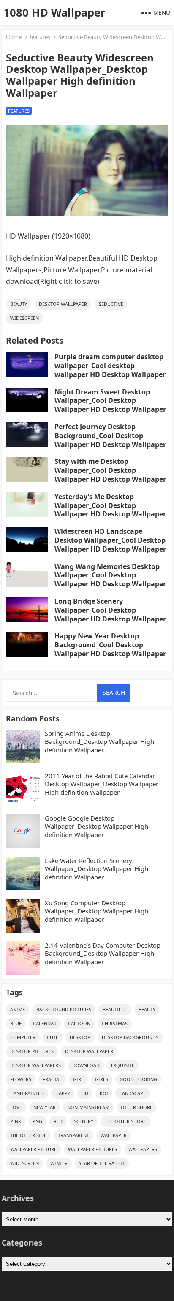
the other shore (125, 1121)
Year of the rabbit (102, 1163)
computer (22, 1037)
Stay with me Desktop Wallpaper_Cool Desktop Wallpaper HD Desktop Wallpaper (110, 470)
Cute (52, 1037)
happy (62, 1093)
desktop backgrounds (130, 1037)
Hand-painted (27, 1093)
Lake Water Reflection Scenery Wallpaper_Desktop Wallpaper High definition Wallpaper (96, 869)
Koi (104, 1093)
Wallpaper (114, 1135)
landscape (133, 1093)
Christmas (115, 1023)
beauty (18, 304)
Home (14, 37)
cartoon (79, 1023)
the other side (28, 1135)
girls (101, 1079)
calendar (45, 1023)
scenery (83, 1121)
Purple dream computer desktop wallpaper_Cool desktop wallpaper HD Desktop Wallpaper (110, 365)
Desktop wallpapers (35, 1065)
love (16, 1107)
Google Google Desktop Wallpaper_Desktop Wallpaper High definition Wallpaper (96, 826)
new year (44, 1107)
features (40, 37)
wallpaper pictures (92, 1149)
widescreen (24, 318)
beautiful (115, 1009)
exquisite (122, 1065)
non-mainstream (88, 1107)
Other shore (136, 1107)
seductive (111, 304)
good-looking (138, 1079)
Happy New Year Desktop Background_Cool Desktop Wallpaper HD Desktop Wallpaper (110, 644)
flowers (20, 1079)
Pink (15, 1121)
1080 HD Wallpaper (54, 12)
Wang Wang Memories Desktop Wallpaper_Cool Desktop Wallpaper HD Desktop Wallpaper (110, 575)
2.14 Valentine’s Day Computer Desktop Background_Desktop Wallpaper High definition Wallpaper (102, 953)
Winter (59, 1163)
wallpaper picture (33, 1149)
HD (85, 1093)
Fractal (52, 1079)
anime (17, 1009)
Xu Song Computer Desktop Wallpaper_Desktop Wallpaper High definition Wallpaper (96, 911)
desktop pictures (32, 1051)
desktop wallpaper (63, 304)
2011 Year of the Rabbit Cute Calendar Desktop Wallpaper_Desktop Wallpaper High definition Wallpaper (101, 784)
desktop (80, 1037)
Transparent (73, 1135)
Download (86, 1065)
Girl (78, 1079)
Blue (16, 1023)
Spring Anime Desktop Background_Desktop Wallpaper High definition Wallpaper (99, 742)
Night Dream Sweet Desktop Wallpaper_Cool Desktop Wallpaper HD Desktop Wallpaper (110, 400)
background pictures (63, 1009)
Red (58, 1121)
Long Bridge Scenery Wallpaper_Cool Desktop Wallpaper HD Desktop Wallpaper (110, 610)
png (37, 1121)
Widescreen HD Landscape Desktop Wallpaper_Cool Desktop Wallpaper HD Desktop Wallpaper (110, 540)
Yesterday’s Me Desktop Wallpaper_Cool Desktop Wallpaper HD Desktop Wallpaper (110, 505)
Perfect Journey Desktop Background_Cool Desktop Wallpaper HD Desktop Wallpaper (110, 435)
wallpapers (142, 1149)
